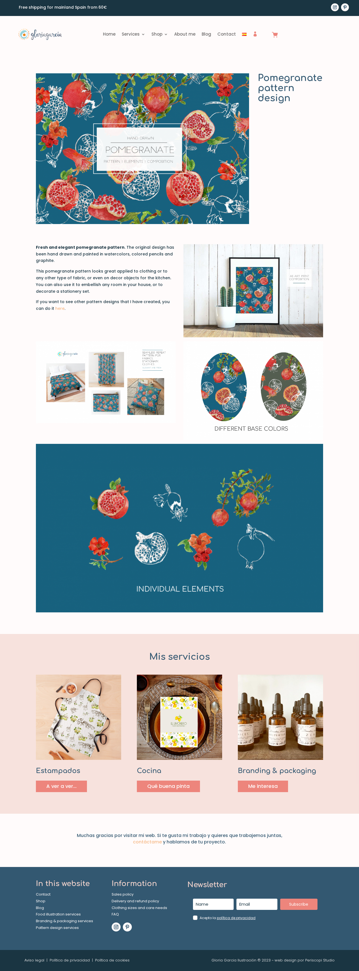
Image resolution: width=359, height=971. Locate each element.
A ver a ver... (61, 786)
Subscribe (298, 904)
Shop (156, 34)
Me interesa (263, 786)
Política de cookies (112, 960)
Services (131, 34)
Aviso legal (34, 960)
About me (184, 34)
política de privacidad (236, 917)
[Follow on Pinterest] (345, 7)
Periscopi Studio (320, 960)
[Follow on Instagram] (335, 7)
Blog (206, 34)
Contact (226, 34)
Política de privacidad (70, 960)
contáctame (147, 842)
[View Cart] (275, 35)
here (60, 308)
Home (109, 34)
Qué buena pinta (168, 786)
